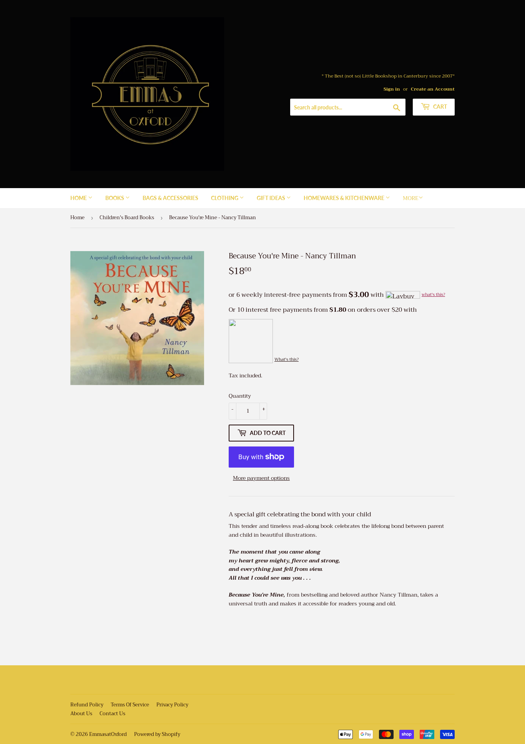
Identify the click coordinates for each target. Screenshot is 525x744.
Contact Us (112, 713)
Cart (439, 106)
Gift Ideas (271, 198)
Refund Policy (86, 704)
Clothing (225, 198)
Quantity (240, 396)
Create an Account (433, 89)
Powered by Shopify (157, 734)
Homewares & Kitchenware (344, 198)
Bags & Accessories (170, 198)
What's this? (286, 359)
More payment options (261, 478)
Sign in (392, 89)
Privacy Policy (172, 704)
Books (115, 198)
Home (79, 198)
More (411, 198)
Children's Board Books (127, 217)
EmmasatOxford (108, 734)
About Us (81, 713)
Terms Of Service (130, 704)
